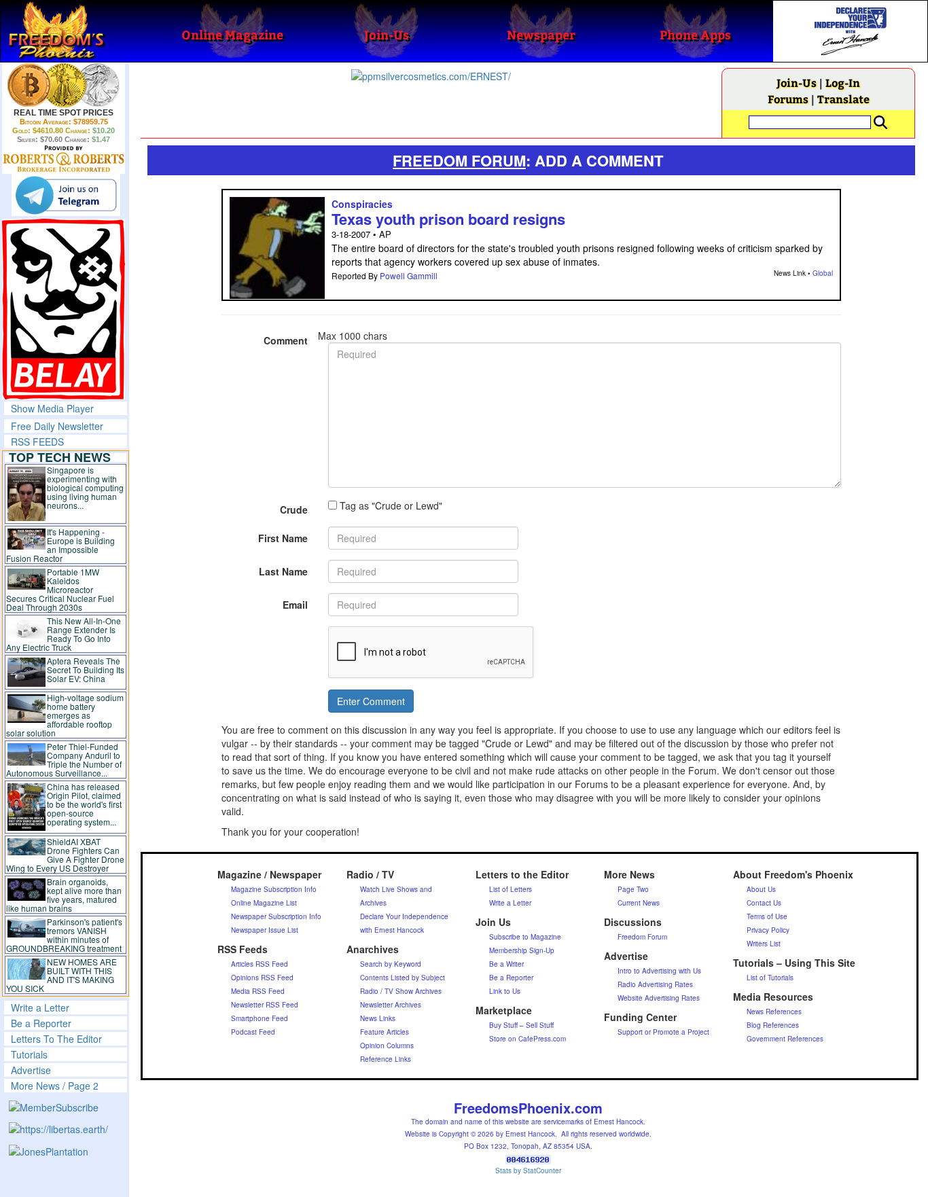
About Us (761, 889)
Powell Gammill (409, 275)
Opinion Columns (387, 1045)
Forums (788, 99)
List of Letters (510, 889)
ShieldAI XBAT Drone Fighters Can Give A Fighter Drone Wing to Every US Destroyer (65, 855)
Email (295, 604)
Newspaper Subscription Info (276, 916)
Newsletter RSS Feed (264, 1005)
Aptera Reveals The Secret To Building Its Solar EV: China (85, 669)
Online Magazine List (264, 903)
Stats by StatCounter (528, 1170)
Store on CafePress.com (527, 1038)
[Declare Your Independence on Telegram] (66, 195)
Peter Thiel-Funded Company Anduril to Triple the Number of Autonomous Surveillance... (64, 759)
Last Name (283, 571)
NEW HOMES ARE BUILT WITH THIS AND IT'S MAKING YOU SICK (61, 975)
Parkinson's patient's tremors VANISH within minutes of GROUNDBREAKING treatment (64, 935)
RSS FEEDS (37, 441)
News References (774, 1011)
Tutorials (29, 1054)
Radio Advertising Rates (655, 984)
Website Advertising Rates (659, 998)
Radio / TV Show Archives (401, 991)
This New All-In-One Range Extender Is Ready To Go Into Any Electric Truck (63, 634)
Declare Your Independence (404, 916)
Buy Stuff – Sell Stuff (521, 1025)
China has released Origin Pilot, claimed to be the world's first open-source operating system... (84, 804)
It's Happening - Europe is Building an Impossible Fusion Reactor (60, 545)
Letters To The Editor (56, 1039)
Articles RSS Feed (259, 964)
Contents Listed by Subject (402, 977)
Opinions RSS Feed (262, 977)
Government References (785, 1038)
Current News (639, 903)
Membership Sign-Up (521, 950)
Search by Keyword (390, 964)
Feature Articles (384, 1032)
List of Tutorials (770, 977)
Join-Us (797, 82)
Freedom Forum (642, 937)
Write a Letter (40, 1007)
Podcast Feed (253, 1032)
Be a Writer (506, 964)
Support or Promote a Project (663, 1032)
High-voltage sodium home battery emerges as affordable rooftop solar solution (65, 715)
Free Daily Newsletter (57, 426)
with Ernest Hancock (392, 930)
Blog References (773, 1025)
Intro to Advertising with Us (659, 971)
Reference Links (385, 1059)
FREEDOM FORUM (459, 160)
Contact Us (764, 903)
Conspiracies (362, 204)
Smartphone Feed (259, 1018)
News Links (377, 1018)
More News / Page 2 (55, 1085)
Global (823, 273)
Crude (294, 509)
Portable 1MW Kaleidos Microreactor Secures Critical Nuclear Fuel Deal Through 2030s (60, 589)
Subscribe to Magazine (525, 937)
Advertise (31, 1070)
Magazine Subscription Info (274, 889)
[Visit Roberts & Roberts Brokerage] (63, 85)
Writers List (764, 943)
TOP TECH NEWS (60, 457)
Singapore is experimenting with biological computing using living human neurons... (85, 487)
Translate (843, 99)
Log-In (842, 82)
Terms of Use (767, 916)
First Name (283, 538)
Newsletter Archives (390, 1005)
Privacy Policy (768, 930)
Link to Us (504, 991)
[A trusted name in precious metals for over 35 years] (63, 159)
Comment (286, 340)
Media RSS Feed (258, 991)
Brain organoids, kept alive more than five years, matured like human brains (64, 895)
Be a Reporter (41, 1023)
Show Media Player (52, 408)
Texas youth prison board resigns (448, 219)
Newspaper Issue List (264, 930)
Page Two (633, 889)
